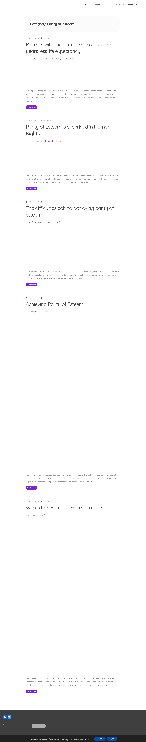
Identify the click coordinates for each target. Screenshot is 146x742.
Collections (97, 5)
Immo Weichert (48, 38)
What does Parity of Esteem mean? (64, 507)
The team (109, 5)
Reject (112, 739)
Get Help (139, 5)
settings (86, 740)
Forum (130, 5)
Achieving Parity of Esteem (54, 304)
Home (87, 5)
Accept (99, 739)
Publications (120, 5)
